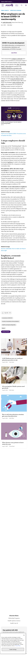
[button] (14, 1)
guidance (10, 162)
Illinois (3, 328)
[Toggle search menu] (21, 5)
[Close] (24, 635)
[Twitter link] (22, 22)
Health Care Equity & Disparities (9, 324)
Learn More (14, 52)
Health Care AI (14, 623)
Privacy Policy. (18, 645)
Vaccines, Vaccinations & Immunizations (10, 321)
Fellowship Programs (14, 618)
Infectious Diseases (15, 10)
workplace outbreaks (16, 59)
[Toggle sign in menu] (26, 5)
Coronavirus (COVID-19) (7, 318)
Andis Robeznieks (7, 22)
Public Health (5, 10)
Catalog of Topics (5, 331)
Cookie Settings (12, 649)
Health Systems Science (14, 621)
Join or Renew (16, 5)
